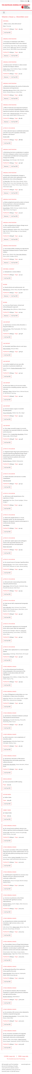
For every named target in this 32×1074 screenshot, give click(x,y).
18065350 (11, 483)
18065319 (11, 862)
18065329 (11, 29)
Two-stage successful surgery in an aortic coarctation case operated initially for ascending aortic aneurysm (15, 430)
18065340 (11, 274)
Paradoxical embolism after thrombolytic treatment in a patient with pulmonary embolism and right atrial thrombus (15, 992)
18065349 (11, 464)
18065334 (11, 139)
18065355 (11, 590)
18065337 (11, 212)
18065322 (11, 931)
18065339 (11, 259)
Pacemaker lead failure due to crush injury (15, 346)
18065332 (11, 95)
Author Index (7, 797)
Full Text (7, 32)
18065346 (11, 396)
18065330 (11, 52)
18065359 (11, 681)
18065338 (11, 236)
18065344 (11, 351)
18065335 (11, 163)
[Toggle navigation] (4, 12)
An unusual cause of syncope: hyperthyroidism (16, 562)
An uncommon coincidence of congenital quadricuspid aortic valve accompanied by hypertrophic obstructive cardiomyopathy (14, 1035)
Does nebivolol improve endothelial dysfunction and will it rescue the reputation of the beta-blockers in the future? (16, 132)
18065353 (11, 569)
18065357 (11, 637)
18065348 (11, 439)
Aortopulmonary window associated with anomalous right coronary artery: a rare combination (14, 923)
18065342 (11, 312)
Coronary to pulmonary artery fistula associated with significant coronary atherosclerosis (13, 899)
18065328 (11, 1021)
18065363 (11, 769)
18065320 (11, 837)
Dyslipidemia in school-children (12, 271)
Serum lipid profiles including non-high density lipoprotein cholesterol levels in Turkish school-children (16, 250)
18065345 (11, 373)
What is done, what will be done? (12, 23)
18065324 (11, 956)
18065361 (11, 724)
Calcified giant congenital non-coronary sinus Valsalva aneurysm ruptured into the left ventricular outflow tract (15, 876)
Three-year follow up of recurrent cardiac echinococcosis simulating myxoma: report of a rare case (15, 387)
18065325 (11, 978)
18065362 (11, 746)
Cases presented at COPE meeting (12, 781)
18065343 (11, 333)
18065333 (11, 118)
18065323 (11, 908)
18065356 (11, 614)
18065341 (11, 292)
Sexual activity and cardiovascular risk (13, 287)
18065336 (11, 189)
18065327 (11, 1044)
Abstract (6, 55)
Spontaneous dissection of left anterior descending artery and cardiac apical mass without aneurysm (14, 760)
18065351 (11, 505)
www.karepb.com (25, 1064)
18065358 (11, 656)
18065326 (11, 999)
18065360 (11, 703)
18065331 (11, 73)
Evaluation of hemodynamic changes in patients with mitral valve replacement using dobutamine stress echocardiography (14, 177)
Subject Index (7, 813)
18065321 (11, 885)
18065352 (11, 528)
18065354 (11, 549)
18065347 (11, 415)
